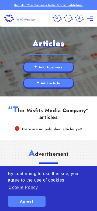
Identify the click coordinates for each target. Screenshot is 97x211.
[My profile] (79, 18)
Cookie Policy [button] (23, 187)
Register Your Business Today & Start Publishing (48, 5)
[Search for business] (57, 18)
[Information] (68, 18)
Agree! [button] (26, 201)
